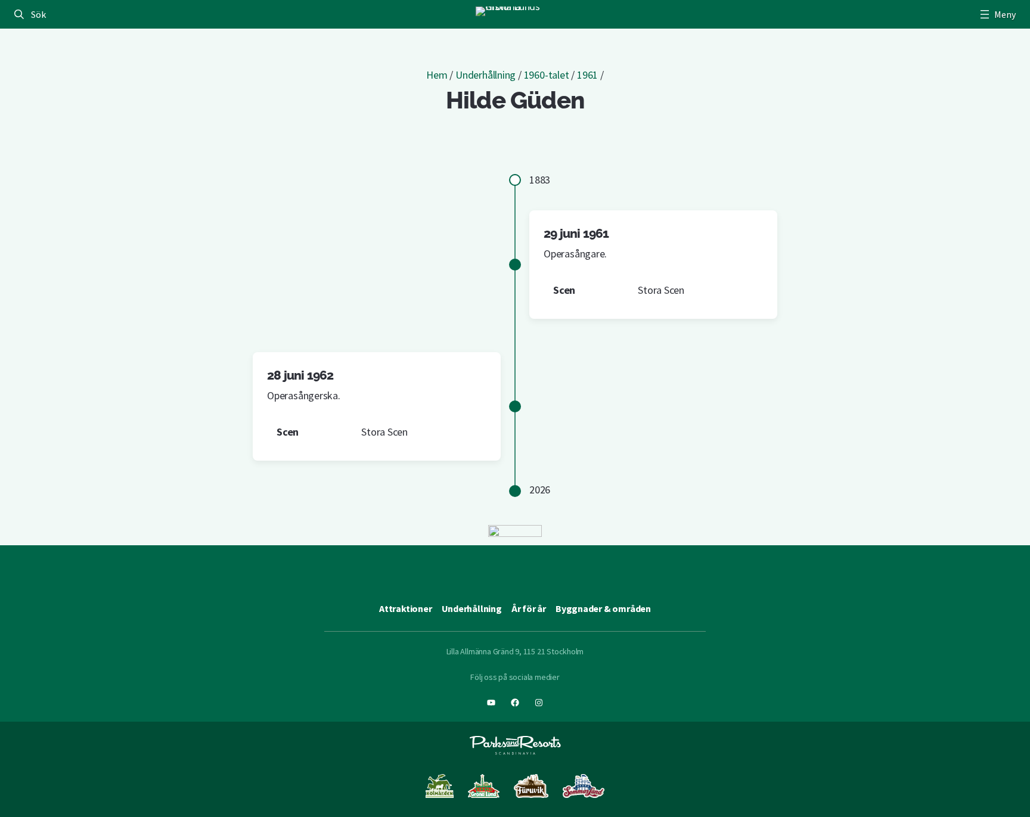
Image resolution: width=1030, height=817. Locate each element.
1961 (587, 75)
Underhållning (485, 75)
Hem (436, 75)
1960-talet (546, 75)
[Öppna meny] (996, 14)
